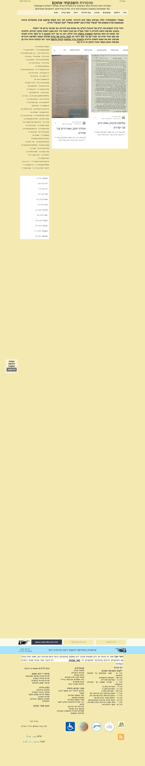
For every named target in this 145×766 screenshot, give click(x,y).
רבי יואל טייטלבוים (27, 53)
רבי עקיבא (44, 73)
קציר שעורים (31, 102)
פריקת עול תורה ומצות (40, 162)
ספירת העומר (43, 89)
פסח (33, 148)
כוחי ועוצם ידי (34, 155)
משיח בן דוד (43, 132)
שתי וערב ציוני (26, 116)
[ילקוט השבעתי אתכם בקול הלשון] (121, 725)
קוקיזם (36, 57)
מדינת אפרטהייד (42, 70)
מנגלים (34, 112)
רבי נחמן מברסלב (30, 129)
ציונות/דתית (34, 63)
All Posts (125, 50)
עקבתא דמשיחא (42, 47)
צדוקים (34, 76)
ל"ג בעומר (31, 89)
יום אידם (44, 93)
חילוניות (45, 155)
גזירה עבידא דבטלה (41, 109)
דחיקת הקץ (28, 50)
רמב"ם (35, 106)
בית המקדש (28, 165)
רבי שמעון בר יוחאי (41, 80)
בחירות (45, 63)
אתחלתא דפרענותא (29, 145)
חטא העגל (26, 168)
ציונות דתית (30, 125)
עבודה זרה (33, 73)
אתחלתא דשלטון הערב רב (39, 96)
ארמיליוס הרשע (42, 142)
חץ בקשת (44, 106)
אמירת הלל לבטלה (41, 116)
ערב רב (45, 57)
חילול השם (44, 112)
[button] (54, 50)
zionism (26, 162)
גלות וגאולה (114, 50)
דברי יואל (30, 142)
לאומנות (45, 135)
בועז (25, 96)
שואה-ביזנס (44, 145)
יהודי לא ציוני (43, 53)
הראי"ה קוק (30, 83)
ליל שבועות (44, 102)
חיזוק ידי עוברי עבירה (40, 168)
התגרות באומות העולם (40, 139)
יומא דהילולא (88, 50)
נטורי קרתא (44, 152)
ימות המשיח (43, 158)
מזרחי (45, 122)
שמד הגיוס (44, 119)
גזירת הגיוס (44, 86)
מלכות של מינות (42, 60)
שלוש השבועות (101, 50)
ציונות (28, 57)
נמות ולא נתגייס (27, 70)
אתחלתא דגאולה (42, 66)
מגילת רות (44, 99)
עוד (64, 50)
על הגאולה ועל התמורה (32, 122)
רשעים (35, 135)
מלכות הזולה (31, 152)
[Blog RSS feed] (121, 737)
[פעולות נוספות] (94, 117)
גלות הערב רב (43, 148)
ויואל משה (32, 86)
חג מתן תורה (32, 99)
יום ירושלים (34, 93)
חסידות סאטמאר (31, 119)
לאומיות (30, 60)
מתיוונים (32, 132)
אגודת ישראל (43, 125)
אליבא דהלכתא (75, 50)
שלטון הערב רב (42, 83)
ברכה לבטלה (26, 109)
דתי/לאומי (44, 76)
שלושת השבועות (42, 165)
